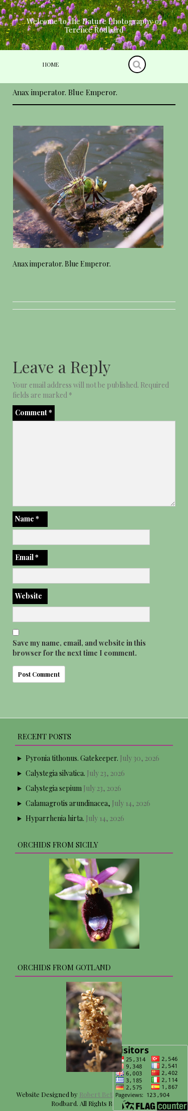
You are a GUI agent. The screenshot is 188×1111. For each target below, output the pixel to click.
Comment (33, 412)
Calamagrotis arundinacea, (68, 803)
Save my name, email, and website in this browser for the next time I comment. (79, 648)
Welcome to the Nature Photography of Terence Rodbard (94, 25)
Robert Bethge (101, 1094)
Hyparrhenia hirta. (55, 818)
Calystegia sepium (54, 788)
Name (27, 518)
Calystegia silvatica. (55, 773)
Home (51, 64)
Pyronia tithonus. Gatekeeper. (72, 758)
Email (27, 557)
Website (28, 596)
